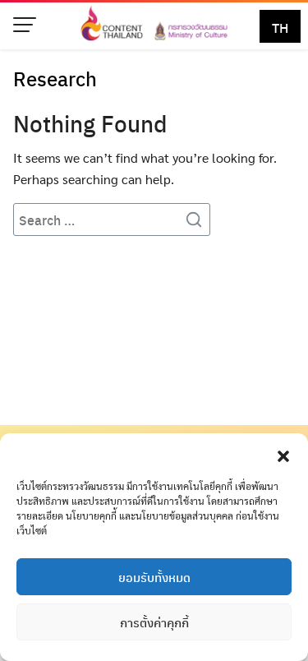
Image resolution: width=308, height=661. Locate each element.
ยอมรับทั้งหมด (154, 577)
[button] (283, 454)
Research (55, 78)
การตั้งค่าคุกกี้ (154, 622)
